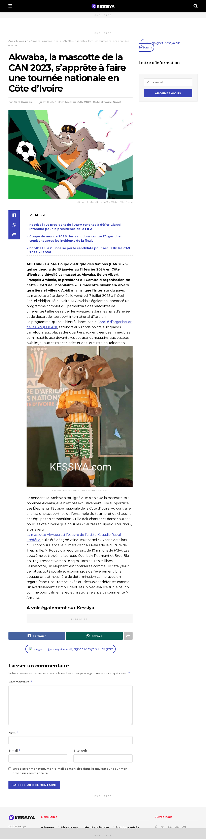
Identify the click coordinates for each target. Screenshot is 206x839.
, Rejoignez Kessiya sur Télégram (70, 649)
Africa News (69, 827)
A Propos (48, 827)
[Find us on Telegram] (184, 827)
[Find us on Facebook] (156, 827)
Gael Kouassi (23, 102)
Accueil (12, 40)
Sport (117, 102)
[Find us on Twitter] (162, 827)
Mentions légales (97, 827)
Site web (80, 750)
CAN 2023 (84, 102)
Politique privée (127, 827)
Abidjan (23, 40)
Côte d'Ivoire (102, 102)
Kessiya (22, 826)
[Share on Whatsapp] (14, 225)
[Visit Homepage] (102, 6)
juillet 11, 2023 (48, 102)
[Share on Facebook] (14, 215)
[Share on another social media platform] (14, 234)
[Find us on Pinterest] (176, 827)
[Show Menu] (10, 6)
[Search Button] (196, 6)
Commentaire (20, 682)
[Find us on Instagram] (169, 827)
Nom (13, 732)
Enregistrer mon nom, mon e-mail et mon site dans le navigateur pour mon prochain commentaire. (69, 771)
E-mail (14, 750)
